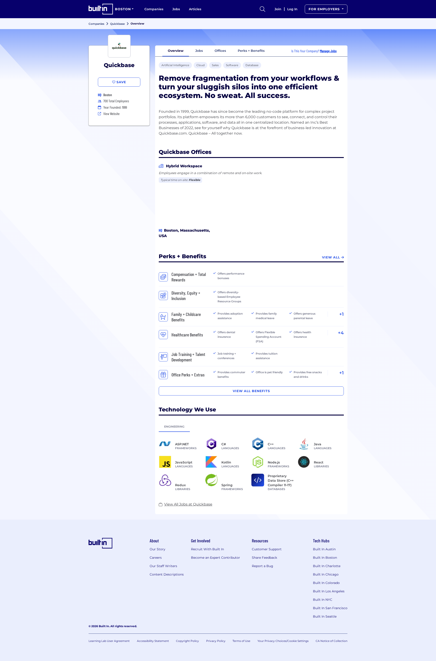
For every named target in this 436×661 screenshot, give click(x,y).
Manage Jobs (328, 51)
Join (278, 9)
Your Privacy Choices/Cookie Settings (283, 641)
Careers (156, 558)
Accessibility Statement (153, 641)
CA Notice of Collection (331, 641)
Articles (195, 9)
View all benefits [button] (251, 391)
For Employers (325, 9)
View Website (111, 113)
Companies (153, 9)
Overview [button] (175, 51)
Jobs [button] (199, 51)
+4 (341, 333)
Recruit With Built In (207, 549)
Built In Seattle (325, 616)
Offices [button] (220, 51)
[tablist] (251, 426)
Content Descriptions (167, 574)
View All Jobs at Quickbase (188, 504)
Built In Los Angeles (328, 591)
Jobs (176, 9)
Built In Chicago (326, 574)
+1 (341, 314)
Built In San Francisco (330, 608)
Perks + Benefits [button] (251, 51)
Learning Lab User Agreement (109, 641)
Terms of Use (241, 641)
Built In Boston (325, 558)
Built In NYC (322, 600)
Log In (292, 9)
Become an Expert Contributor (215, 558)
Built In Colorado (326, 583)
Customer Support (267, 549)
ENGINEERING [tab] (174, 426)
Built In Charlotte (326, 566)
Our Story (157, 549)
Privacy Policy (215, 641)
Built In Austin (324, 549)
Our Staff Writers (163, 566)
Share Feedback (264, 558)
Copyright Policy (187, 641)
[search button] (262, 9)
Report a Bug (262, 566)
